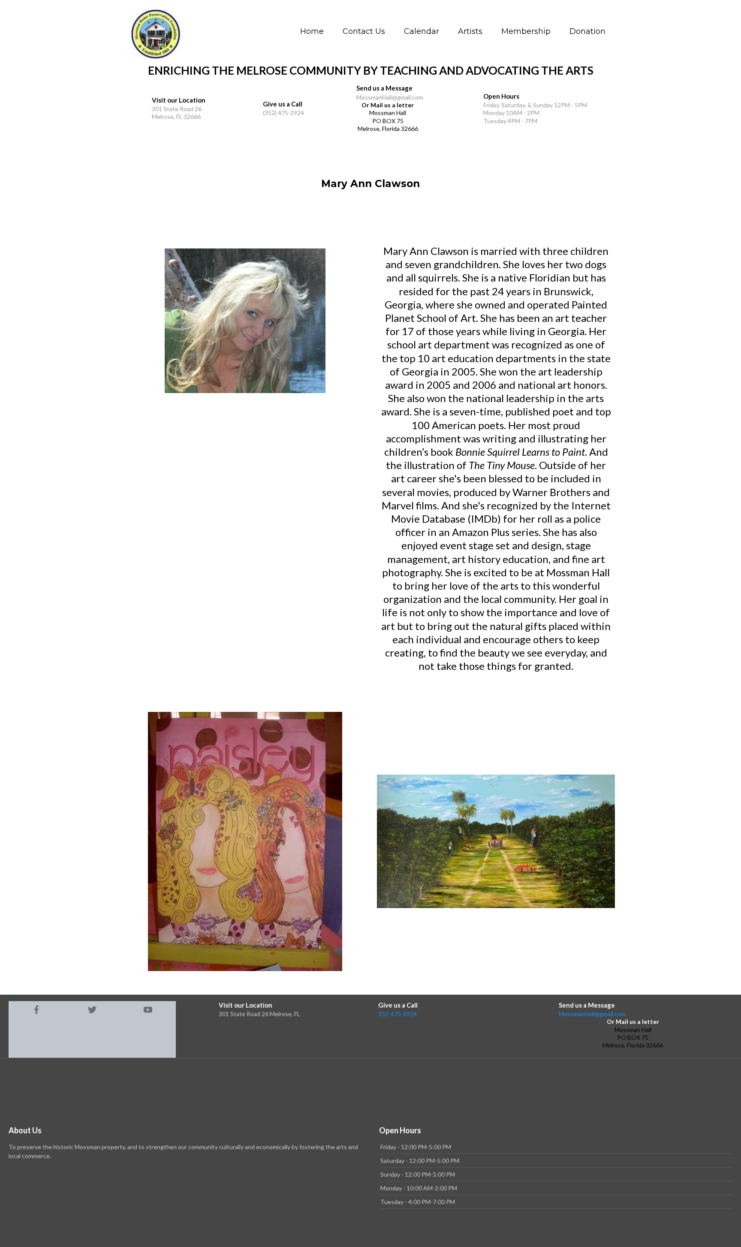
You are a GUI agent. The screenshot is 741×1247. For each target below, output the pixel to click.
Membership (526, 31)
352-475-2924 (397, 1013)
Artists (470, 31)
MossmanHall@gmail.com (592, 1013)
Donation (587, 31)
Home (312, 31)
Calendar (421, 31)
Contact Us (364, 31)
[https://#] (36, 1009)
